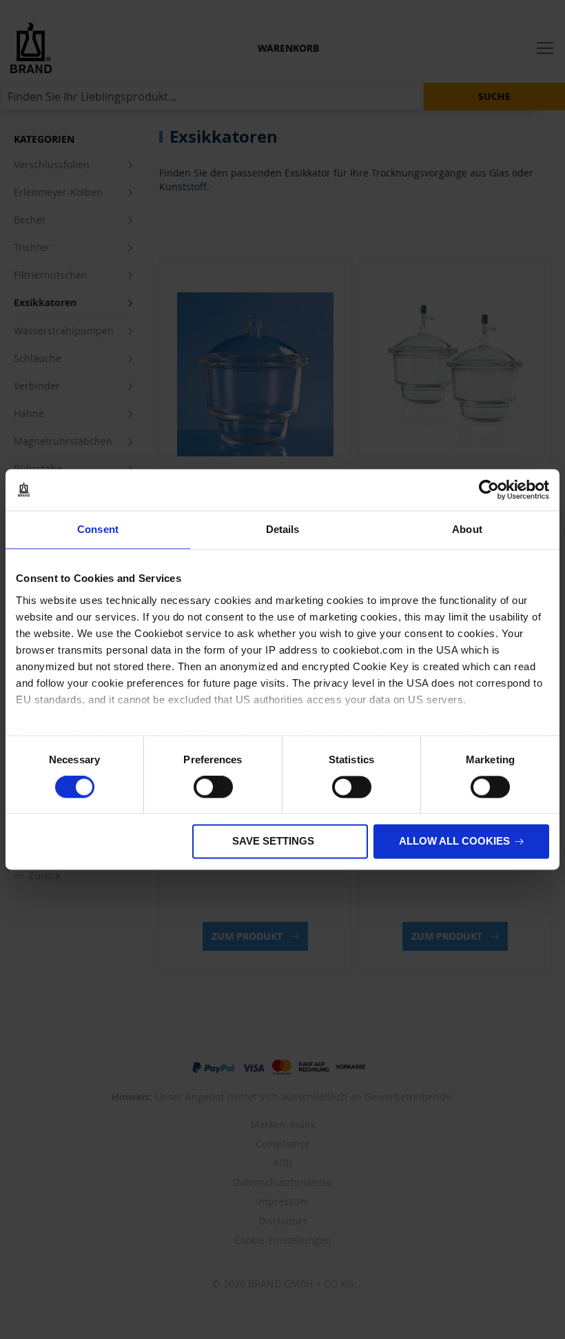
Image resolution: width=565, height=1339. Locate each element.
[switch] (213, 788)
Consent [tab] (98, 529)
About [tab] (467, 529)
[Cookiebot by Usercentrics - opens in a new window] (489, 489)
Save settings (273, 841)
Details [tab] (283, 529)
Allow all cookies (454, 841)
